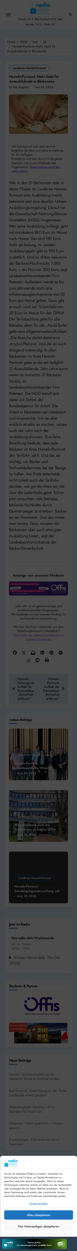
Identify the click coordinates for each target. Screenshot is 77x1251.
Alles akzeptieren (38, 1215)
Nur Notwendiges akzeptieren (38, 1226)
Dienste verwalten (39, 1203)
